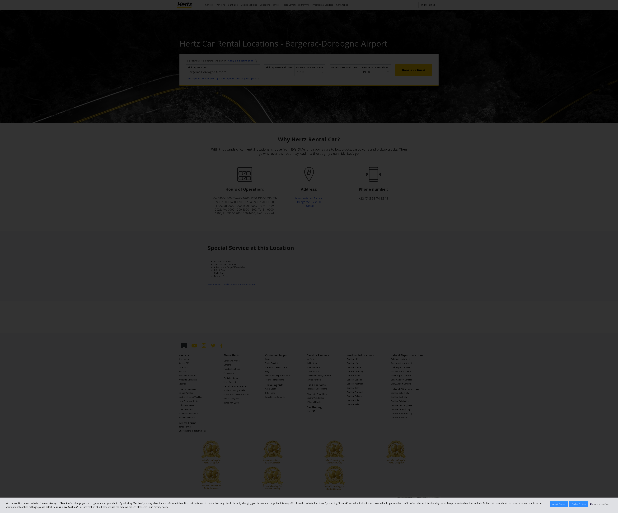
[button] (601, 504)
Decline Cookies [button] (578, 504)
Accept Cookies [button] (558, 504)
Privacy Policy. (161, 506)
